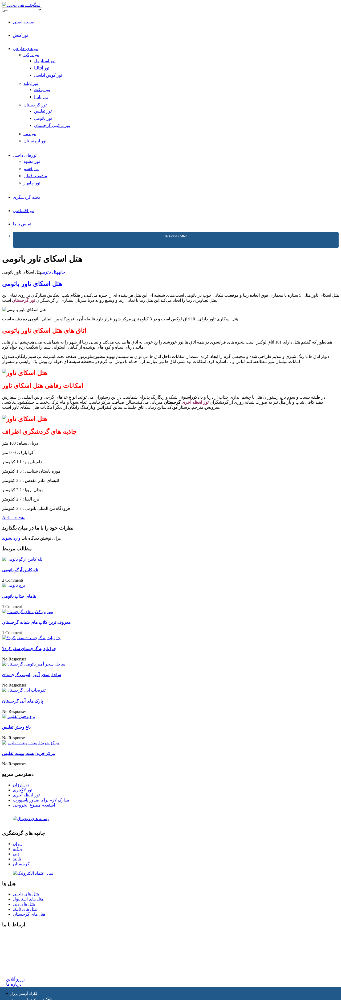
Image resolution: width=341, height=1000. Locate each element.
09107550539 (18, 959)
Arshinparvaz (13, 517)
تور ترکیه (31, 54)
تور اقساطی (23, 210)
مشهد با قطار (35, 175)
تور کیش (20, 35)
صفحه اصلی (23, 22)
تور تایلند (30, 83)
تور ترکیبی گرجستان (52, 125)
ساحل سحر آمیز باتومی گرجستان (31, 674)
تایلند (17, 859)
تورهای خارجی (25, 48)
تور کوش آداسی (48, 75)
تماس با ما (22, 224)
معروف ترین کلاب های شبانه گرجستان (36, 622)
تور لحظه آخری (26, 795)
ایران (17, 843)
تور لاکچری (22, 790)
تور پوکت (42, 89)
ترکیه (17, 848)
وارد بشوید (11, 538)
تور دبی (29, 133)
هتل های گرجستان (29, 914)
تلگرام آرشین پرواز (24, 993)
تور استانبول (44, 61)
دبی (16, 854)
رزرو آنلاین (15, 979)
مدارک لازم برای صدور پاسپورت (41, 800)
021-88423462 (176, 236)
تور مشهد (31, 161)
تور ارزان (21, 785)
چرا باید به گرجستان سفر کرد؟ (29, 648)
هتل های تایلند (25, 909)
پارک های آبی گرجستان (22, 701)
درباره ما (14, 984)
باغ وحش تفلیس (16, 727)
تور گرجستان (35, 105)
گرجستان (21, 864)
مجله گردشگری (27, 197)
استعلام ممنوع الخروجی (34, 805)
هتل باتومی (50, 272)
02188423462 (18, 935)
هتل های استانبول (28, 899)
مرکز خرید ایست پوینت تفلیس (28, 753)
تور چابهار (31, 183)
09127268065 (18, 954)
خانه (61, 272)
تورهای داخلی (24, 155)
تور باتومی (43, 118)
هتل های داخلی (26, 894)
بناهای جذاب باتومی (19, 596)
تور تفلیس (43, 111)
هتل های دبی (24, 904)
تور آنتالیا (41, 68)
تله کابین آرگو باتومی (20, 570)
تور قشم (31, 168)
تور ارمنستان (34, 141)
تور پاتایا (41, 96)
